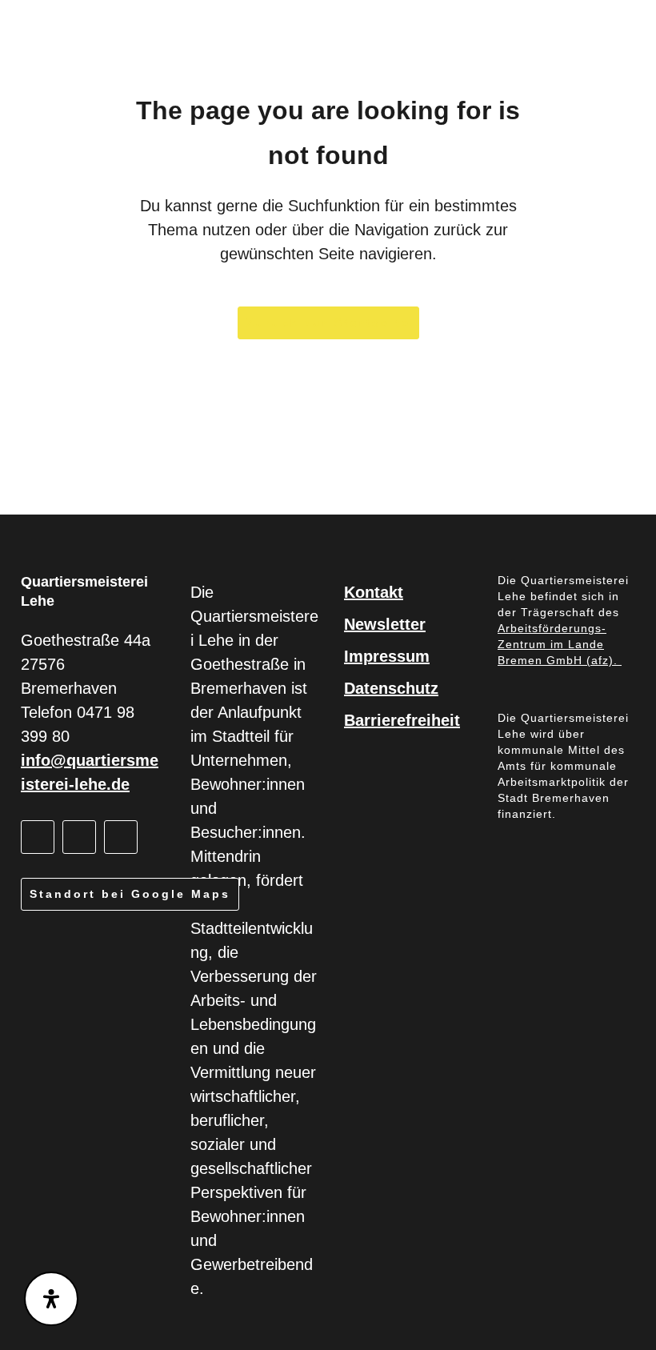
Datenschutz (391, 688)
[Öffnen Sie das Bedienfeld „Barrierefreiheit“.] (51, 1299)
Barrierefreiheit (402, 720)
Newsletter (385, 624)
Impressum (387, 656)
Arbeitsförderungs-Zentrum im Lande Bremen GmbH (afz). (560, 644)
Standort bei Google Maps (130, 893)
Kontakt (373, 592)
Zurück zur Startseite (328, 322)
